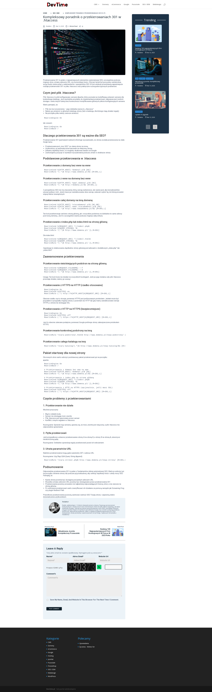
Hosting (138, 45)
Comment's (51, 574)
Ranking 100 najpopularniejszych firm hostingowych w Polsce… (148, 49)
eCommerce (116, 4)
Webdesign (157, 4)
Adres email (78, 556)
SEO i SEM (146, 4)
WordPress (52, 676)
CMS (95, 4)
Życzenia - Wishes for (87, 647)
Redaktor (48, 26)
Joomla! (142, 78)
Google (126, 4)
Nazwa (49, 556)
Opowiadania (84, 643)
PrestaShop (52, 666)
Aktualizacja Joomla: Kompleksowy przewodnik (147, 82)
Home (45, 13)
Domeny (105, 4)
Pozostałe (136, 4)
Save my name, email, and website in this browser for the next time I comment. (84, 600)
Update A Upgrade (141, 115)
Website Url (103, 556)
